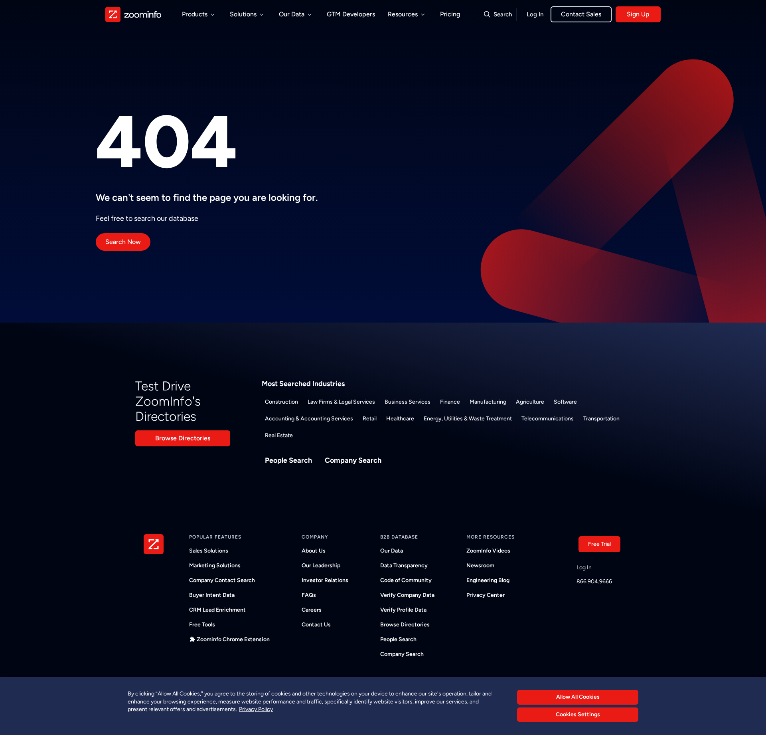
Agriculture (530, 401)
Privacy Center (485, 595)
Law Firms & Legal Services (341, 401)
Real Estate (279, 435)
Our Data (391, 550)
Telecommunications (547, 418)
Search (503, 14)
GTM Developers (351, 14)
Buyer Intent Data (212, 595)
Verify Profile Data (403, 609)
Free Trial (599, 544)
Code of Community (406, 580)
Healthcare (400, 418)
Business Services (407, 401)
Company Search (353, 460)
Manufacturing (488, 401)
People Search (288, 460)
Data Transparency (404, 565)
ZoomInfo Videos (488, 550)
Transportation (601, 418)
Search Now (123, 242)
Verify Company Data (407, 595)
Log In (535, 14)
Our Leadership (321, 565)
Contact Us (316, 624)
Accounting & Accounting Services (309, 418)
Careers (312, 609)
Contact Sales (581, 14)
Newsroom (480, 565)
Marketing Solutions (215, 565)
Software (565, 401)
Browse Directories (182, 438)
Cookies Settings (578, 714)
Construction (281, 401)
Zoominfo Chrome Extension (233, 639)
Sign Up (638, 14)
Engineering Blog (487, 580)
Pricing (450, 14)
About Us (314, 550)
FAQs (309, 595)
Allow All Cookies (578, 696)
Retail (370, 418)
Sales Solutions (208, 550)
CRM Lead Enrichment (217, 609)
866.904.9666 (594, 581)
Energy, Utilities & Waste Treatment (468, 418)
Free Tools (202, 624)
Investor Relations (325, 580)
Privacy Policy (256, 709)
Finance (450, 401)
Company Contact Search (222, 580)
